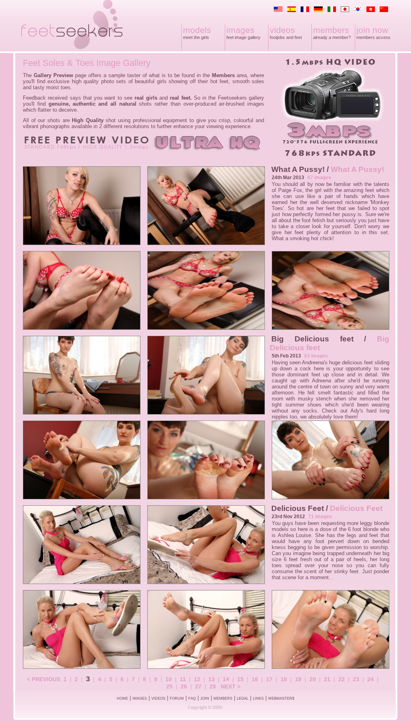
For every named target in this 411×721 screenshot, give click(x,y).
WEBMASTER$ (281, 698)
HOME (122, 698)
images (240, 30)
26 (184, 686)
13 (211, 679)
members (331, 30)
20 (312, 679)
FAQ (192, 698)
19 (298, 679)
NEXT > (230, 686)
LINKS (258, 698)
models (197, 30)
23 (356, 679)
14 (226, 679)
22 (341, 679)
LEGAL (242, 698)
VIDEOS (158, 698)
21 (327, 679)
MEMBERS (223, 698)
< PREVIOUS (43, 679)
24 (370, 679)
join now (372, 30)
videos (282, 30)
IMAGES (139, 698)
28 (213, 686)
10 (168, 679)
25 (169, 686)
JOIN (204, 698)
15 (240, 679)
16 (255, 679)
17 (269, 679)
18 (284, 679)
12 (197, 679)
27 (198, 686)
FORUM (177, 698)
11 (183, 679)
